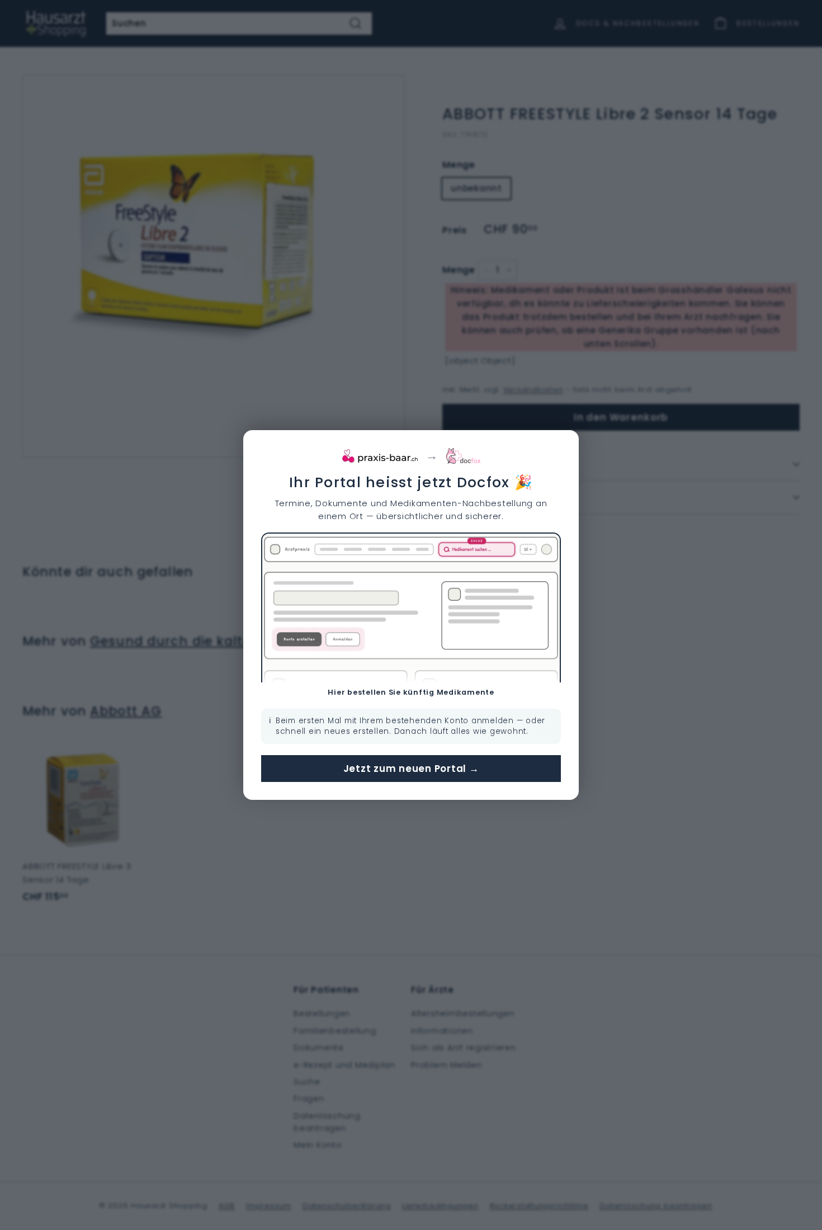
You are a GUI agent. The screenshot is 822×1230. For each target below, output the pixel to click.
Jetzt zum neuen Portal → (411, 768)
